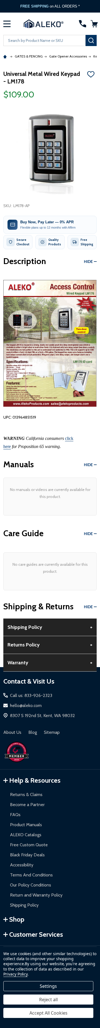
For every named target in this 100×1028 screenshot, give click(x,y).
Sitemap (52, 732)
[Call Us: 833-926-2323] (82, 24)
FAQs (15, 814)
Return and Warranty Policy (36, 895)
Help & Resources (35, 780)
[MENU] (7, 23)
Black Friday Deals (27, 854)
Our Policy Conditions (30, 885)
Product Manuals (26, 824)
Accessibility (21, 865)
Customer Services (36, 934)
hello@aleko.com (26, 705)
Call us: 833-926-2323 (31, 695)
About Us (12, 732)
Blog (32, 732)
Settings (48, 986)
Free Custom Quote (29, 844)
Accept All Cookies (48, 1013)
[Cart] (94, 24)
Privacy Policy (15, 974)
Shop (16, 919)
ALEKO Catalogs (25, 834)
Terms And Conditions (31, 875)
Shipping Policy (24, 905)
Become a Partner (27, 804)
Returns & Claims (26, 794)
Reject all (48, 999)
